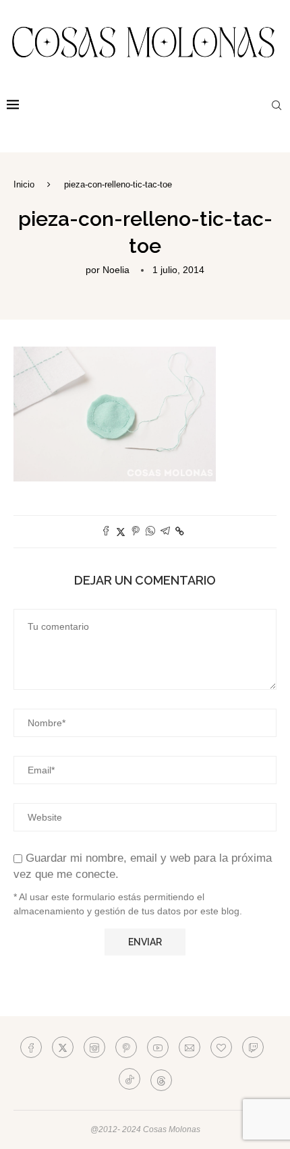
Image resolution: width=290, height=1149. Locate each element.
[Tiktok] (129, 1079)
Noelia (116, 269)
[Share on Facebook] (106, 531)
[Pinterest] (126, 1047)
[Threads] (161, 1079)
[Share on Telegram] (165, 531)
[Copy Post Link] (179, 531)
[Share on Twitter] (120, 531)
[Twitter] (63, 1047)
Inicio (23, 184)
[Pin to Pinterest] (135, 531)
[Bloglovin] (221, 1047)
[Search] (276, 105)
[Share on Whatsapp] (150, 531)
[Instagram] (94, 1047)
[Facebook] (31, 1047)
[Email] (189, 1047)
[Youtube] (158, 1047)
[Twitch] (253, 1047)
